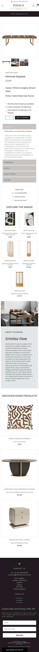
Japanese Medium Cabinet (29, 264)
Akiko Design (26, 646)
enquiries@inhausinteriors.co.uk (19, 575)
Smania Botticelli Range (19, 540)
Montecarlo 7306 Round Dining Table (19, 492)
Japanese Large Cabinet (19, 293)
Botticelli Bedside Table (19, 543)
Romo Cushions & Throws (19, 438)
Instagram (19, 600)
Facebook (19, 598)
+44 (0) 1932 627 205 (20, 1)
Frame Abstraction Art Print (29, 234)
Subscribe (19, 635)
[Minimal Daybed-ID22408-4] (19, 40)
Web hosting (13, 646)
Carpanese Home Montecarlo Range (19, 489)
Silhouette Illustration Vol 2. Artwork (10, 234)
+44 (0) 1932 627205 (21, 573)
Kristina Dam (11, 73)
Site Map (19, 644)
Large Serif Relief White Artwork (10, 264)
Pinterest (19, 602)
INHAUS (18, 5)
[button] (2, 5)
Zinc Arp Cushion (19, 442)
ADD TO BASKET (22, 117)
